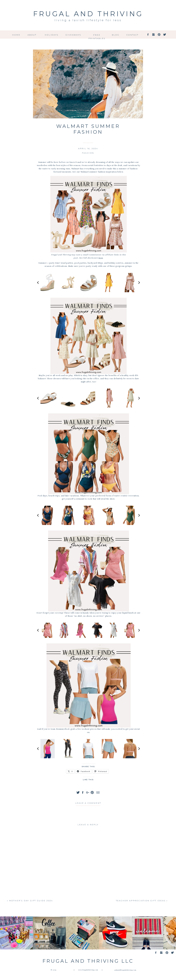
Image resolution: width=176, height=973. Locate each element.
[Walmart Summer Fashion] (88, 84)
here (100, 258)
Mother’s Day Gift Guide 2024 (31, 900)
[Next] (139, 282)
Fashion (88, 153)
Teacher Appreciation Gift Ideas (141, 900)
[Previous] (38, 282)
